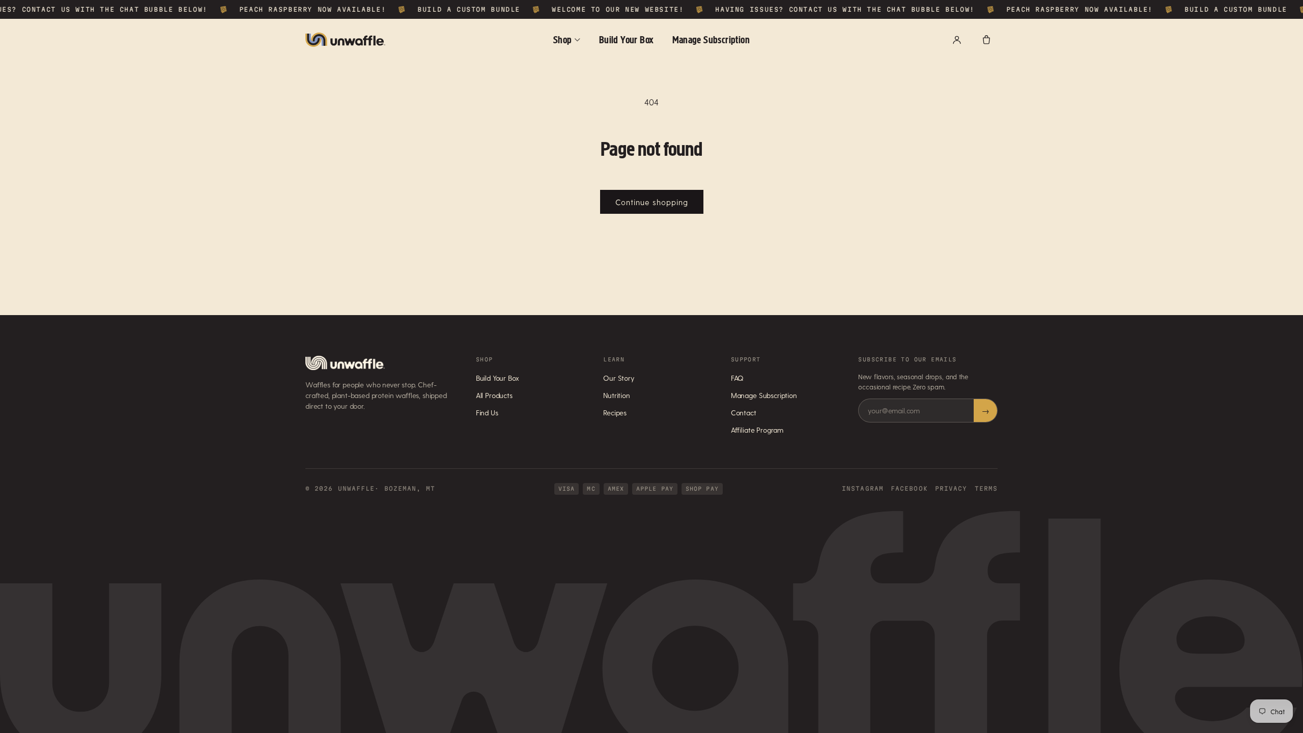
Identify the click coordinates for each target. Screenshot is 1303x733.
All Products (494, 395)
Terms (986, 488)
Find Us (487, 412)
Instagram (863, 488)
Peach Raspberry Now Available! (301, 9)
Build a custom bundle (457, 9)
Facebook (909, 488)
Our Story (619, 378)
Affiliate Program (757, 430)
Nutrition (616, 395)
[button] (986, 40)
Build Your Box (626, 40)
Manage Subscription (711, 40)
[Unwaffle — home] (345, 40)
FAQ (737, 378)
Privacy (951, 488)
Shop (562, 40)
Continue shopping (651, 202)
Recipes (615, 412)
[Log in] (957, 40)
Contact (743, 412)
